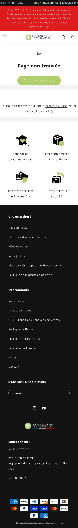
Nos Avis (14, 367)
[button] (5, 37)
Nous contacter (18, 228)
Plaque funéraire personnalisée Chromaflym (37, 265)
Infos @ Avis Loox (20, 256)
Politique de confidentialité (26, 339)
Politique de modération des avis (30, 275)
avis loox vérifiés (42, 111)
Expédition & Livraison (23, 348)
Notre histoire (17, 301)
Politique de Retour (21, 329)
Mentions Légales (19, 310)
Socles (12, 358)
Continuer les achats (39, 80)
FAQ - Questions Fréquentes (27, 237)
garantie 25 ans (56, 106)
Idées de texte (18, 247)
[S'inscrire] (64, 393)
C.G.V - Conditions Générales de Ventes (34, 320)
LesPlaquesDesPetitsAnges (32, 523)
